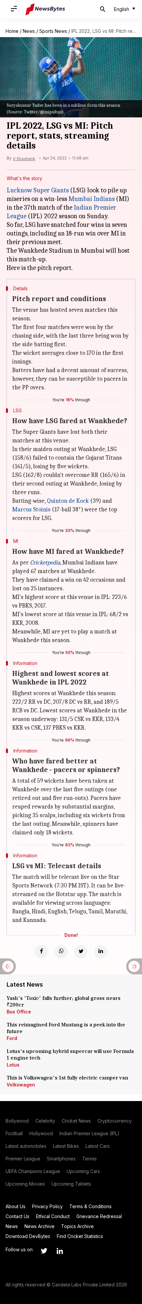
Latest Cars (98, 1146)
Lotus (13, 1065)
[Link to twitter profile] (44, 1251)
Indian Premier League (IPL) (89, 1133)
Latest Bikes (66, 1146)
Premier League (23, 1158)
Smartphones (61, 1158)
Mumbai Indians (91, 199)
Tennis (89, 1158)
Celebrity (45, 1121)
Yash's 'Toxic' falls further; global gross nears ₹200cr (64, 1001)
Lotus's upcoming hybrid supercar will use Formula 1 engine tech (70, 1054)
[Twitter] (81, 951)
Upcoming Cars (83, 1171)
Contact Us (17, 1216)
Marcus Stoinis (31, 509)
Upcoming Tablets (71, 1184)
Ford (12, 1038)
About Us (15, 1206)
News (29, 31)
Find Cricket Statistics (80, 1236)
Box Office (19, 1011)
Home (12, 31)
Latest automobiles (26, 1146)
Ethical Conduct (53, 1216)
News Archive (39, 1226)
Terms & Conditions (90, 1206)
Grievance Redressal (99, 1216)
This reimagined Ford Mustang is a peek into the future (66, 1028)
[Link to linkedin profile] (60, 1251)
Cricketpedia (45, 562)
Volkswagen (21, 1084)
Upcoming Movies (25, 1184)
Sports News (53, 31)
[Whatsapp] (61, 951)
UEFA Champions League (33, 1171)
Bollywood (17, 1121)
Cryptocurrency (114, 1121)
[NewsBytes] (45, 9)
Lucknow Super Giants (38, 190)
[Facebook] (41, 951)
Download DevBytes (28, 1236)
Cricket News (76, 1121)
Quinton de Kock (68, 500)
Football (14, 1133)
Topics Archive (77, 1226)
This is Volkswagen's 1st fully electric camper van (67, 1078)
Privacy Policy (47, 1206)
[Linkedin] (100, 951)
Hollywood (41, 1133)
